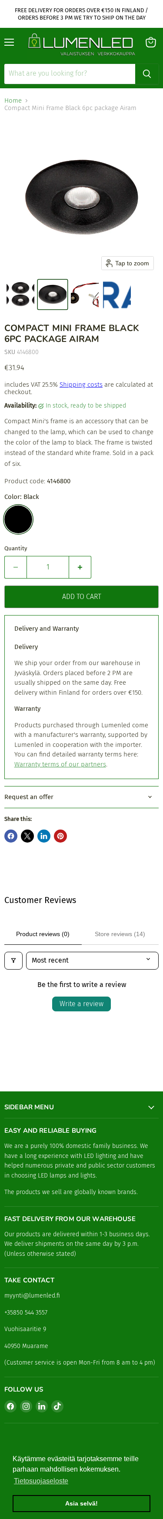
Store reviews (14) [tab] (120, 933)
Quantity (15, 548)
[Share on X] (27, 836)
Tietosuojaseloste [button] (41, 1481)
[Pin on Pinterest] (60, 836)
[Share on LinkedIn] (43, 836)
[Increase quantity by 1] (80, 567)
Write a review (81, 1004)
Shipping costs (81, 384)
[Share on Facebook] (10, 836)
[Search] (147, 74)
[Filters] (13, 960)
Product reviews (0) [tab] (43, 933)
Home (13, 100)
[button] (20, 294)
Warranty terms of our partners (60, 764)
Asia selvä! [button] (81, 1503)
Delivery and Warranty (46, 628)
